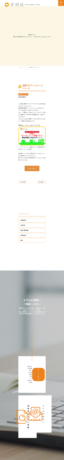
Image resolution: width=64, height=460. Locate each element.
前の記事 (22, 182)
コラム (25, 67)
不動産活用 (23, 220)
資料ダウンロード (23, 94)
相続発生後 (23, 235)
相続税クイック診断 (28, 416)
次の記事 (41, 182)
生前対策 (23, 225)
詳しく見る (38, 374)
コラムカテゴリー (24, 214)
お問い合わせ (32, 168)
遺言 (22, 240)
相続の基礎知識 (24, 230)
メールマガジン (43, 414)
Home (20, 67)
